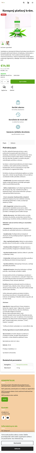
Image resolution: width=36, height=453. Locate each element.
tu (22, 439)
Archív (4, 399)
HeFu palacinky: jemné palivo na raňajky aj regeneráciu (18, 388)
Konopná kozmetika (22, 365)
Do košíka (23, 81)
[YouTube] (8, 418)
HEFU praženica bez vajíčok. (9, 395)
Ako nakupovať (5, 431)
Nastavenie (17, 443)
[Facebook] (3, 418)
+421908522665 (5, 414)
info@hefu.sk (5, 412)
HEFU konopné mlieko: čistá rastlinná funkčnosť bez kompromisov (17, 392)
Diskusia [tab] (13, 143)
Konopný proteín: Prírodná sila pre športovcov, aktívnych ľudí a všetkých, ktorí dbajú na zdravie (16, 385)
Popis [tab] (4, 143)
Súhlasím (17, 449)
